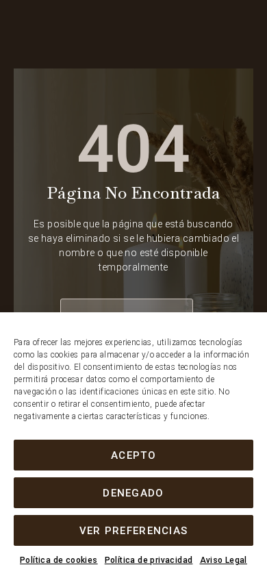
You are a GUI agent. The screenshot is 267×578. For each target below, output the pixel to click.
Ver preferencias (133, 531)
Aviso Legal (223, 560)
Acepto (133, 455)
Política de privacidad (149, 560)
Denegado (133, 493)
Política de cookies (59, 560)
